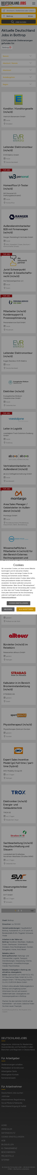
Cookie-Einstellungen (18, 603)
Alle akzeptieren (26, 609)
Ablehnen (8, 609)
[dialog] (18, 587)
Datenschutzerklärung (8, 597)
